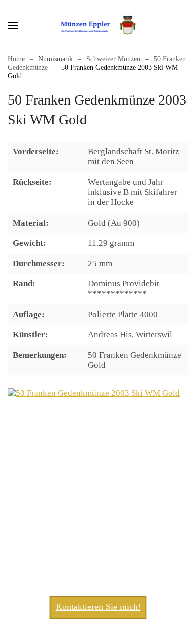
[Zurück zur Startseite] (98, 25)
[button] (13, 25)
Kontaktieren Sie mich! (98, 607)
